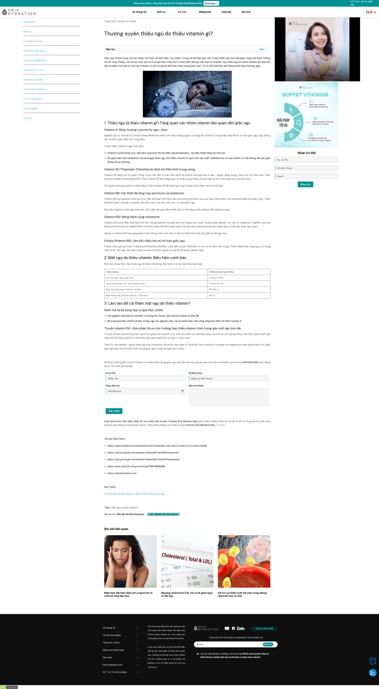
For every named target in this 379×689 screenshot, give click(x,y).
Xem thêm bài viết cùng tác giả (163, 514)
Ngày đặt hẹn (113, 385)
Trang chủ (110, 21)
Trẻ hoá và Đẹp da (32, 99)
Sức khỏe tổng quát (34, 51)
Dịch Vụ (161, 12)
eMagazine (205, 12)
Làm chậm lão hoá (33, 41)
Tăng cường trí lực (33, 70)
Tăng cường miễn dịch (35, 60)
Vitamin (27, 118)
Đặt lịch (246, 12)
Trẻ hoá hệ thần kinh (34, 89)
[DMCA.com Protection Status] (9, 687)
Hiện (262, 49)
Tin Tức (182, 12)
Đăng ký (305, 184)
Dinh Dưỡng (29, 22)
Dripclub (226, 12)
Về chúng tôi (139, 12)
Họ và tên (110, 373)
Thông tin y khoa (126, 21)
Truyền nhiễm (30, 108)
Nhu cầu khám (196, 385)
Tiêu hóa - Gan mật (33, 80)
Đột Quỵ (27, 31)
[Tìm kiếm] (367, 12)
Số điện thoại (195, 373)
